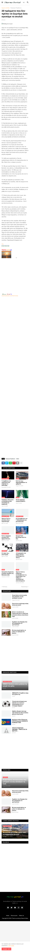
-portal (7, 250)
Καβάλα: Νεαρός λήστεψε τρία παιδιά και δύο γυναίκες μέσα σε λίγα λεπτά (20, 712)
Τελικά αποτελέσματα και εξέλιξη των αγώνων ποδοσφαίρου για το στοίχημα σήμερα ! (19, 703)
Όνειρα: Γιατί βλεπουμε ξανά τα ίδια (21, 537)
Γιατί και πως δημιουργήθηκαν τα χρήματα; (21, 482)
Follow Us (21, 915)
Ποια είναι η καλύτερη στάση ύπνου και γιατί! (20, 604)
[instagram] (18, 907)
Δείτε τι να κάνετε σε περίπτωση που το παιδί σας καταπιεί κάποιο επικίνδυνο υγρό (20, 614)
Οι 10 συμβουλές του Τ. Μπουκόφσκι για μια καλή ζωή (21, 520)
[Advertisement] (15, 274)
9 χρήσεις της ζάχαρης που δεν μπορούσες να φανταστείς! (19, 623)
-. (7, 294)
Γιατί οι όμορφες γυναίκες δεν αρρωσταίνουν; (6, 537)
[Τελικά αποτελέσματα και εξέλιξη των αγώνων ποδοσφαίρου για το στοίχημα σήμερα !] (6, 704)
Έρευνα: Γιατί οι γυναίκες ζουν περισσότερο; (6, 520)
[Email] (17, 463)
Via (2, 244)
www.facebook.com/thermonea (10, 295)
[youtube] (15, 907)
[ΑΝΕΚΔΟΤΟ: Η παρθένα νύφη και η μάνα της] (6, 695)
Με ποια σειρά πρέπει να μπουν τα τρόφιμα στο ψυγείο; (19, 631)
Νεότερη (4, 586)
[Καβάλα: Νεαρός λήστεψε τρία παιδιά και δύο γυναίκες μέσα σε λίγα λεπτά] (6, 713)
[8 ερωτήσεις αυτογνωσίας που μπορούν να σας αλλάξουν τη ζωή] (6, 597)
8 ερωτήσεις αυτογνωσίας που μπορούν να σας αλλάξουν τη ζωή (19, 596)
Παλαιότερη (24, 586)
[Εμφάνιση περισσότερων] (21, 463)
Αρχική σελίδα (5, 8)
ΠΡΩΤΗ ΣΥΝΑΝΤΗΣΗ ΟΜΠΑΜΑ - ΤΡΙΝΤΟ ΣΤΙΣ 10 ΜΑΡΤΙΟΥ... (19, 729)
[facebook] (8, 907)
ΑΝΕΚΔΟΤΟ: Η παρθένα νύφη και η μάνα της (20, 693)
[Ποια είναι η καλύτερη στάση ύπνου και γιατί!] (6, 606)
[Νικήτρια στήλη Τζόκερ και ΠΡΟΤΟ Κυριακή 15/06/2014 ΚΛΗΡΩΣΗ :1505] (6, 722)
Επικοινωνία (14, 915)
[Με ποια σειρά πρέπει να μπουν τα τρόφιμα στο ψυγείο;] (6, 632)
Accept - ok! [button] (6, 949)
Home (7, 915)
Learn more (11, 945)
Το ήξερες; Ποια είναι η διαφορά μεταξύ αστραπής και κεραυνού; (8, 502)
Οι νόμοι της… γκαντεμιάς (6, 553)
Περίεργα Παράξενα (16, 8)
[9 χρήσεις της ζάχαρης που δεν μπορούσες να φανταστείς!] (6, 624)
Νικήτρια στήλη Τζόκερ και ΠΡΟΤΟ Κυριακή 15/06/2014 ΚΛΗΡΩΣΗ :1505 (20, 721)
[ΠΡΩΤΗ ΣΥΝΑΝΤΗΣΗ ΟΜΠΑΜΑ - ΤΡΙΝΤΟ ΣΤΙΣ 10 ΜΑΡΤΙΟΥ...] (6, 730)
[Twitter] (6, 463)
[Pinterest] (14, 463)
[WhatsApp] (10, 463)
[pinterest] (22, 907)
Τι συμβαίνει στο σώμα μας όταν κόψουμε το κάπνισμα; (6, 483)
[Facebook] (3, 463)
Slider (17, 458)
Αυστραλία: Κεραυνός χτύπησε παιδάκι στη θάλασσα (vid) (8, 573)
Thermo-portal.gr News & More (20, 918)
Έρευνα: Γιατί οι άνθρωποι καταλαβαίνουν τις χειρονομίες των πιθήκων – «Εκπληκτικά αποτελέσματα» (21, 576)
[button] (2, 2)
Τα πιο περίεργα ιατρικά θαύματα (20, 500)
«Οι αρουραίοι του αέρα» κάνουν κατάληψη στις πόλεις (21, 555)
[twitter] (11, 907)
